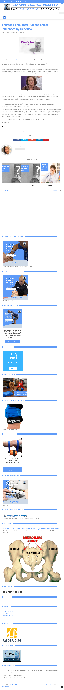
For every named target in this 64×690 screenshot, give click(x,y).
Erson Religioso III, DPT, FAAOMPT (12, 32)
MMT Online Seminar (10, 1)
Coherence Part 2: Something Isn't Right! (11, 184)
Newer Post (8, 190)
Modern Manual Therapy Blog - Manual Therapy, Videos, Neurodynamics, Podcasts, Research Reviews (31, 684)
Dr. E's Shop (5, 613)
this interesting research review (24, 59)
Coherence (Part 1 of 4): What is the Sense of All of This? (31, 185)
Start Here (3, 1)
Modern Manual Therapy (8, 615)
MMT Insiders (19, 1)
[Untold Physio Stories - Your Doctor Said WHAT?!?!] (50, 172)
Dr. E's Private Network (8, 611)
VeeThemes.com (5, 686)
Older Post (55, 190)
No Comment (22, 32)
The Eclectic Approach (19, 131)
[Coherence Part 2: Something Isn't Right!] (11, 172)
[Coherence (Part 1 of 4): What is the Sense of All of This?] (30, 172)
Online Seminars (6, 619)
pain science (11, 131)
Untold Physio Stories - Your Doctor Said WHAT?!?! (50, 185)
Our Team (25, 1)
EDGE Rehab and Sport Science (10, 617)
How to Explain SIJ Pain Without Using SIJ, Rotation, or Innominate (31, 529)
